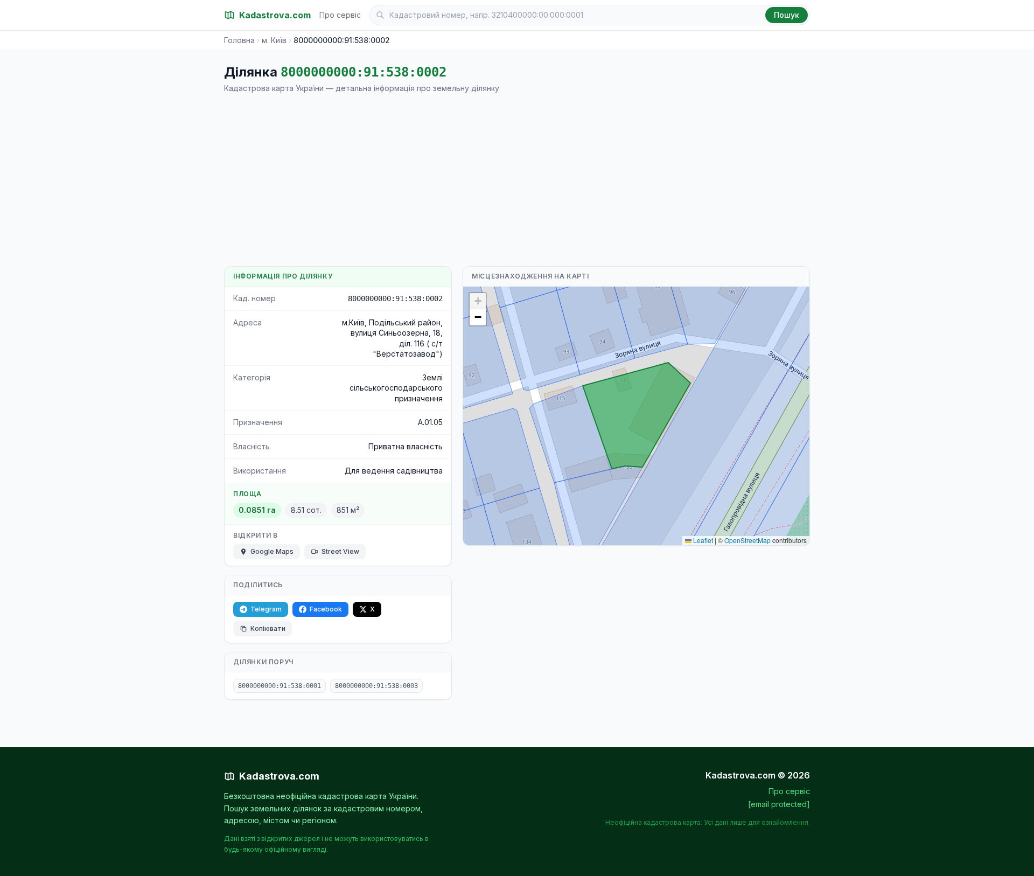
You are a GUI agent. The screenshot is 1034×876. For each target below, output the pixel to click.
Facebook (326, 609)
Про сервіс (340, 14)
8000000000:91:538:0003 (376, 686)
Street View (340, 551)
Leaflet (702, 540)
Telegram (266, 609)
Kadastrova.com (279, 776)
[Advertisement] (517, 180)
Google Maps (272, 551)
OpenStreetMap (747, 540)
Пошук (786, 14)
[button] (478, 301)
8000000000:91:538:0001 (279, 686)
